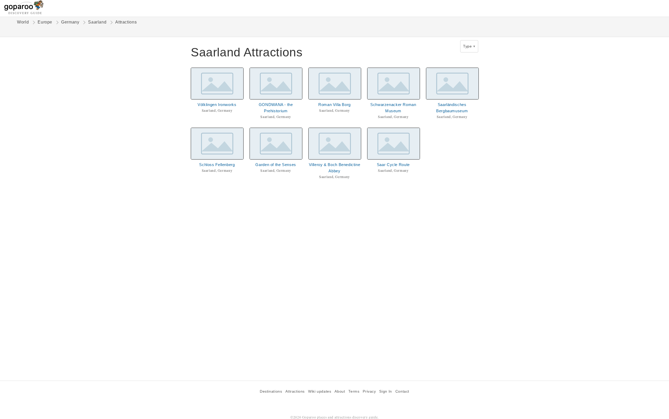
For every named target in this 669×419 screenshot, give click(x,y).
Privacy (369, 391)
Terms (353, 391)
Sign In (385, 391)
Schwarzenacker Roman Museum (393, 107)
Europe (45, 22)
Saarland (97, 22)
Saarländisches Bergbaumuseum (452, 107)
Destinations (271, 391)
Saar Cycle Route (393, 164)
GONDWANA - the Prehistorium (276, 107)
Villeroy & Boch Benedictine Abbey (334, 167)
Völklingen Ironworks (217, 104)
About (339, 391)
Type (467, 46)
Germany (70, 22)
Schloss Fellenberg (217, 164)
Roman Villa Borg (334, 104)
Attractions (295, 391)
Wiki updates (319, 391)
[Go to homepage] (24, 9)
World (23, 22)
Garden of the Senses (275, 164)
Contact (402, 391)
